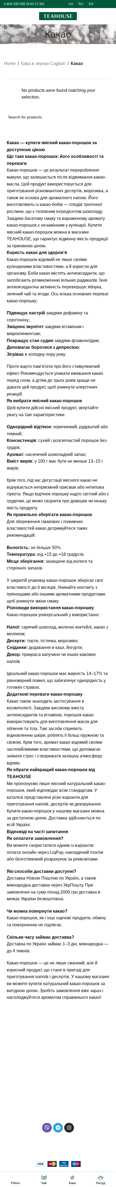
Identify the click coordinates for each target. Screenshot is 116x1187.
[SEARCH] (106, 117)
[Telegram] (58, 1127)
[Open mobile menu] (6, 16)
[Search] (99, 16)
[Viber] (47, 1127)
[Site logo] (58, 15)
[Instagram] (69, 1127)
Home (10, 63)
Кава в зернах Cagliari (43, 63)
